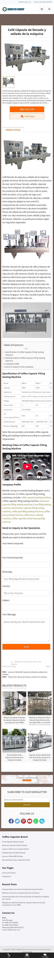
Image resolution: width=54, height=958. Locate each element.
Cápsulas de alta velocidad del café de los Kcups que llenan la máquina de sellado (39, 757)
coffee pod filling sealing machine (27, 511)
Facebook (11, 821)
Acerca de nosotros (9, 873)
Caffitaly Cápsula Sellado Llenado (13, 853)
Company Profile (12, 364)
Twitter (17, 821)
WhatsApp (35, 821)
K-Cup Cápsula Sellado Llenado (13, 842)
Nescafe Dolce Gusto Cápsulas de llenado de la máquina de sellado (14, 757)
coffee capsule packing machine (36, 497)
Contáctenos (6, 876)
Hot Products (34, 949)
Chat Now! (29, 116)
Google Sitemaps (45, 949)
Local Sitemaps (27, 952)
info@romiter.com (24, 2)
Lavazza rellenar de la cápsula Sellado (15, 849)
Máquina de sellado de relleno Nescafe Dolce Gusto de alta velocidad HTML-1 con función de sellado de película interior (39, 720)
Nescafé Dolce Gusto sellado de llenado (16, 860)
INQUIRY (29, 109)
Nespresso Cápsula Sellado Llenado (14, 845)
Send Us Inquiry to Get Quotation (19, 367)
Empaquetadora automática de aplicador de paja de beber (22, 889)
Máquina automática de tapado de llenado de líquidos (21, 893)
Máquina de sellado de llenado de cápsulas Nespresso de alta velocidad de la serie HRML (14, 720)
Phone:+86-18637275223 (43, 2)
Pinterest (23, 821)
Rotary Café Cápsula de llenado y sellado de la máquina (27, 677)
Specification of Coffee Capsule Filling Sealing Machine (25, 353)
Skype (41, 821)
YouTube (29, 821)
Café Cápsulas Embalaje (15, 19)
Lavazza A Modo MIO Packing (12, 856)
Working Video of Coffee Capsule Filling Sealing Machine (25, 359)
